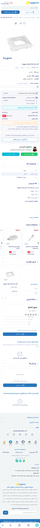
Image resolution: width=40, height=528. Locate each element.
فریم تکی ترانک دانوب (22, 83)
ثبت (5, 512)
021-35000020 (19, 452)
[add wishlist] (24, 23)
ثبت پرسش (19, 385)
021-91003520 (5, 452)
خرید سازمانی (28, 12)
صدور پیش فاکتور (9, 12)
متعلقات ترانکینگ (18, 17)
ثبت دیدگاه (19, 334)
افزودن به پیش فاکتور (19, 139)
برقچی (37, 17)
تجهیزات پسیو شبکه (29, 17)
